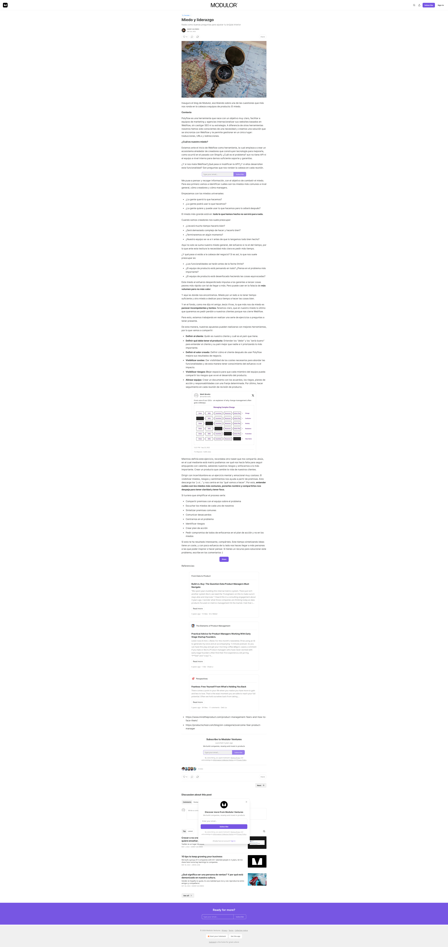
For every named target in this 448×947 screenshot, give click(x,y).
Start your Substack (218, 936)
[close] (246, 802)
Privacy (224, 930)
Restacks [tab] (197, 802)
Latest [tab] (190, 831)
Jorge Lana (196, 865)
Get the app (235, 936)
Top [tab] (184, 831)
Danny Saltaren (193, 29)
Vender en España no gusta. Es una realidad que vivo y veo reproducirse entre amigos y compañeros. (213, 882)
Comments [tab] (187, 802)
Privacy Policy (241, 834)
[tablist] (192, 802)
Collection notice (241, 930)
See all (186, 895)
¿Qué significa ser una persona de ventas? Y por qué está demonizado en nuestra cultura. (212, 876)
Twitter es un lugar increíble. (193, 844)
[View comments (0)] (192, 36)
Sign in (441, 5)
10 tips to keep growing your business (202, 856)
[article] (224, 862)
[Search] (414, 5)
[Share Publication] (419, 5)
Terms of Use (235, 832)
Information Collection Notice (223, 834)
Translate (186, 15)
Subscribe (428, 5)
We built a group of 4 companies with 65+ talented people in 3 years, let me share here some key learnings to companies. (212, 861)
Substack (212, 942)
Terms (231, 930)
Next (259, 785)
